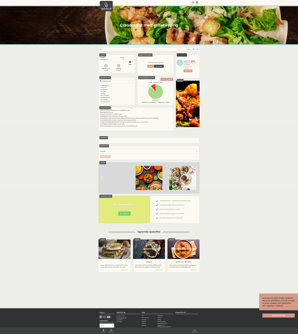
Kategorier (160, 315)
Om (143, 315)
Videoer (159, 317)
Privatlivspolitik (161, 321)
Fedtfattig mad (153, 102)
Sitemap (144, 325)
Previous (102, 178)
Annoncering (145, 317)
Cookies (144, 323)
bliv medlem (158, 66)
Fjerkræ (167, 102)
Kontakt (144, 319)
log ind (151, 66)
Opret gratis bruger (278, 315)
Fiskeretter (145, 102)
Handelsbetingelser (162, 323)
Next (196, 178)
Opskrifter (106, 6)
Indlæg (159, 319)
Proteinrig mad (161, 102)
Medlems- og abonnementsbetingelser (164, 326)
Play (100, 178)
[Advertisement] (115, 179)
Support (144, 321)
